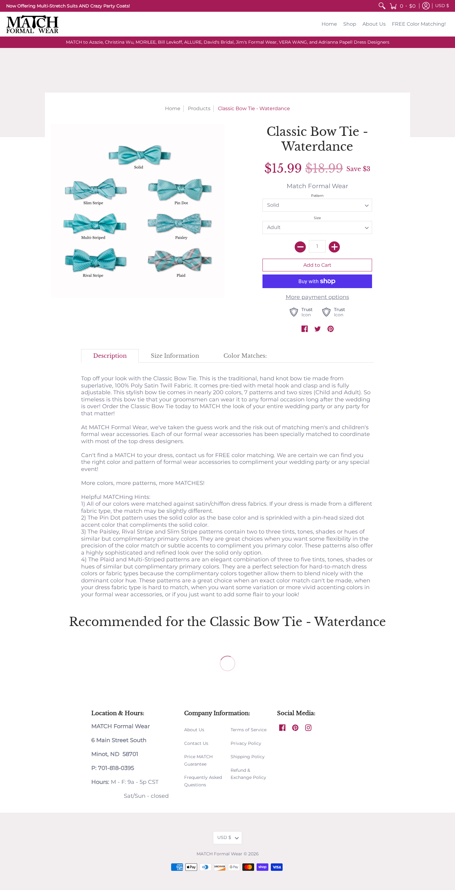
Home (172, 108)
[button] (403, 6)
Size (317, 218)
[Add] (334, 247)
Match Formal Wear (317, 186)
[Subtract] (300, 247)
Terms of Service (248, 729)
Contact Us (196, 743)
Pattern (317, 195)
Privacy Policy (246, 743)
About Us (194, 729)
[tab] (110, 356)
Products (199, 108)
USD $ (442, 5)
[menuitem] (382, 6)
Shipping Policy (248, 756)
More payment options (317, 297)
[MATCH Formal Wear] (32, 24)
